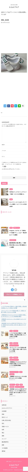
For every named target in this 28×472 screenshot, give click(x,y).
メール (4, 150)
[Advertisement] (14, 38)
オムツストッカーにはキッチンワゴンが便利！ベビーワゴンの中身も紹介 (18, 204)
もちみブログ (15, 7)
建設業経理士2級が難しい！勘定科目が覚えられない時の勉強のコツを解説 (18, 245)
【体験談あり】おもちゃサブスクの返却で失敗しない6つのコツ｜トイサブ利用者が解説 (13, 315)
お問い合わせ (8, 461)
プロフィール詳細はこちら (14, 294)
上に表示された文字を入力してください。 (11, 169)
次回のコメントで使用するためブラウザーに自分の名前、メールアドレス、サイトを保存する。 (14, 163)
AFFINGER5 (22, 469)
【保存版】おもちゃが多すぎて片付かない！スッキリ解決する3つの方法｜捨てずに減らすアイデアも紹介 (13, 325)
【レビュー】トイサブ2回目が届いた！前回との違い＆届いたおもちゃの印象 (13, 311)
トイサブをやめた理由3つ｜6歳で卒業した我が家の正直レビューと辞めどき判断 (14, 307)
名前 (3, 144)
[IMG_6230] (15, 105)
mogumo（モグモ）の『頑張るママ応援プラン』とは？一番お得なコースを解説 (18, 233)
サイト (3, 156)
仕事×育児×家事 (14, 467)
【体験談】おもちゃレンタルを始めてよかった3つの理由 (13, 319)
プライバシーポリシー (17, 461)
